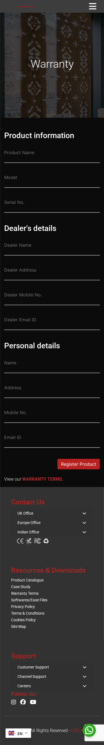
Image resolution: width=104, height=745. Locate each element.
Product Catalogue (27, 580)
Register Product (78, 464)
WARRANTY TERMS (42, 479)
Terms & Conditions (27, 613)
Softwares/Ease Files (29, 600)
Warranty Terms (25, 593)
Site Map (18, 626)
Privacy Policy (23, 606)
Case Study (21, 587)
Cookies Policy (23, 620)
